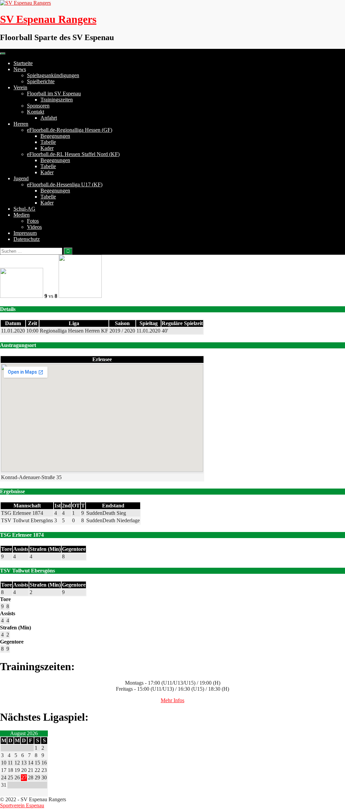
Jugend (21, 178)
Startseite (23, 63)
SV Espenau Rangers (48, 19)
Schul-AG (24, 209)
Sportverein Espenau (22, 805)
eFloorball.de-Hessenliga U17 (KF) (64, 184)
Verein (20, 87)
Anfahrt (48, 118)
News (19, 69)
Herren (20, 124)
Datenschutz (26, 239)
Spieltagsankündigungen (53, 75)
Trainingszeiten (56, 99)
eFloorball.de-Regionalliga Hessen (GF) (69, 130)
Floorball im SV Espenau (54, 93)
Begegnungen (55, 136)
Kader (47, 148)
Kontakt (35, 112)
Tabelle (48, 142)
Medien (21, 215)
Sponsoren (38, 105)
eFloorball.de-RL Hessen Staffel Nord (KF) (73, 154)
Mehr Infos (172, 700)
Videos (34, 227)
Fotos (33, 221)
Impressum (25, 233)
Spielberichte (41, 81)
